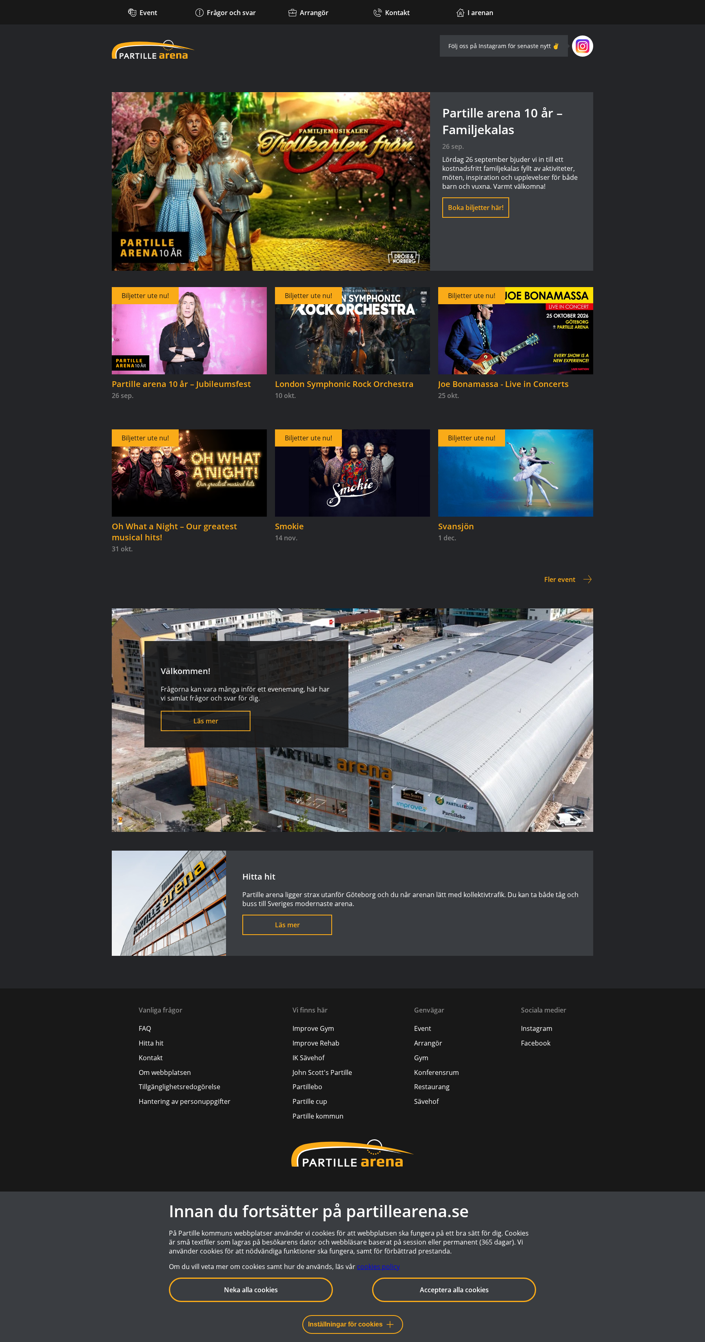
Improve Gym (313, 1028)
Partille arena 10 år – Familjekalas (502, 121)
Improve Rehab (316, 1043)
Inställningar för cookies (345, 1324)
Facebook (535, 1043)
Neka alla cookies (251, 1289)
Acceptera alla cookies (454, 1289)
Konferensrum (436, 1072)
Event (422, 1028)
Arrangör (428, 1043)
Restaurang (432, 1086)
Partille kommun (318, 1116)
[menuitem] (185, 1028)
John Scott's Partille (322, 1072)
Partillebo (307, 1086)
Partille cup (310, 1101)
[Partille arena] (153, 49)
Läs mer (205, 720)
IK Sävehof (308, 1057)
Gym (421, 1057)
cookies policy (378, 1266)
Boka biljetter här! (475, 207)
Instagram (536, 1028)
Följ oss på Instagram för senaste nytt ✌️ (503, 46)
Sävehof (426, 1101)
